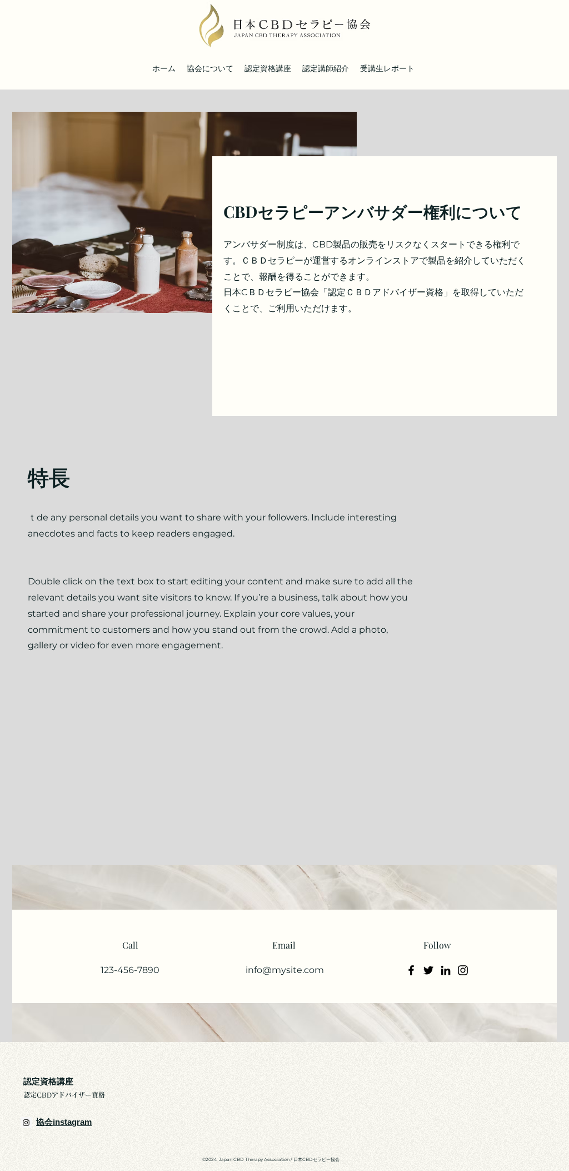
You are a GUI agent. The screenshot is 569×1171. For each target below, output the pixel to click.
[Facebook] (411, 970)
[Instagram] (463, 970)
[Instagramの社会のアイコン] (26, 1122)
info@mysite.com (285, 970)
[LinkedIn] (445, 970)
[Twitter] (428, 970)
